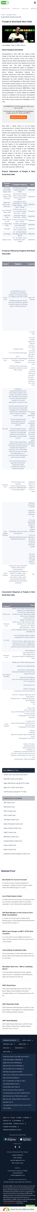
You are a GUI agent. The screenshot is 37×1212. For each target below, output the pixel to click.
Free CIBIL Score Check (21, 1056)
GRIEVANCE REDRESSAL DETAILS (12, 1129)
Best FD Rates (17, 1099)
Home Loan (25, 8)
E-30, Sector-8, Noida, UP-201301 (17, 1170)
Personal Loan (5, 8)
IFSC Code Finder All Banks (10, 1078)
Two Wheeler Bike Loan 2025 (11, 1093)
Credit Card (15, 8)
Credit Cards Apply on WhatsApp (12, 1059)
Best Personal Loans (9, 1096)
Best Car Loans (7, 1099)
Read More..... (20, 1203)
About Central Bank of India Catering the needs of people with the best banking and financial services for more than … (18, 956)
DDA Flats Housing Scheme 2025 (12, 1071)
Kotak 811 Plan (25, 1093)
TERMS (19, 1117)
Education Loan (7, 1102)
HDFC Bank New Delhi (10, 1004)
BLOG (13, 1117)
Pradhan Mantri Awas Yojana (10, 1087)
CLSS (22, 1081)
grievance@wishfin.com (17, 1160)
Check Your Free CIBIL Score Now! (22, 1209)
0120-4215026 (17, 1157)
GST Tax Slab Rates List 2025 (11, 1081)
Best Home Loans (21, 1096)
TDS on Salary (7, 1108)
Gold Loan (25, 1099)
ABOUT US (6, 1117)
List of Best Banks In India (12, 896)
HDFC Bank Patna (9, 985)
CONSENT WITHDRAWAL (10, 1126)
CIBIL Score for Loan (25, 1075)
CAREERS (26, 1117)
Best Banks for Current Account (14, 880)
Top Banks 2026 (11, 14)
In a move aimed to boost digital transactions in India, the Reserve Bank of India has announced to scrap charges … (18, 939)
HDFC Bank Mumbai (9, 1021)
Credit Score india (8, 1056)
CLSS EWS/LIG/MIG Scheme (11, 1084)
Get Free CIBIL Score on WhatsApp (12, 1068)
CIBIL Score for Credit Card (10, 1075)
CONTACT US (7, 1120)
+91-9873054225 (17, 1173)
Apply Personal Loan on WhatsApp (12, 1065)
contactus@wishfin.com (17, 1175)
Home (3, 14)
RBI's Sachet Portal (17, 1163)
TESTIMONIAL (17, 1120)
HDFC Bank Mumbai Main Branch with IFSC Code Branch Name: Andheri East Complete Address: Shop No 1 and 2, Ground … (17, 1026)
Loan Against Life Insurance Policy (12, 1105)
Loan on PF (27, 1105)
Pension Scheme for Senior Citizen (12, 1090)
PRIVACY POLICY (19, 1123)
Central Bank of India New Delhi (14, 950)
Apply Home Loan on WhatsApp (12, 1062)
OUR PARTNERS (7, 1123)
